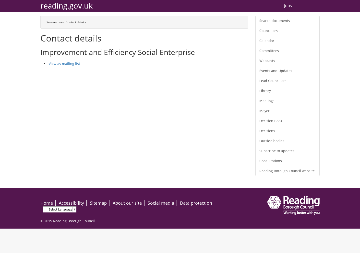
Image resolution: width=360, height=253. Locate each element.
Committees (269, 50)
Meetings (267, 100)
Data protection (196, 203)
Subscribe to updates (276, 150)
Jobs (288, 6)
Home (46, 203)
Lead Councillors (273, 80)
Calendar (266, 40)
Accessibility (71, 203)
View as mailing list (64, 63)
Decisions (267, 130)
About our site (127, 203)
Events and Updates (275, 70)
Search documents (274, 20)
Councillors (268, 30)
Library (265, 90)
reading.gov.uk (66, 6)
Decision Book (270, 120)
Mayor (264, 110)
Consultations (270, 160)
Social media (161, 203)
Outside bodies (271, 140)
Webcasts (267, 60)
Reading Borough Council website (287, 171)
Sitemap (98, 203)
